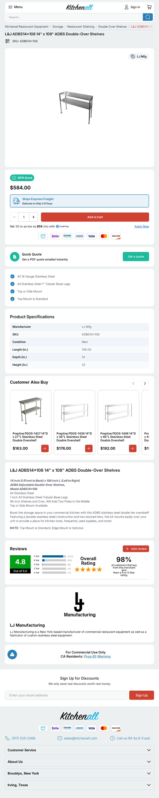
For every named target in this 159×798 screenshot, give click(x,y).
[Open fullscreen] (79, 107)
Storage (58, 26)
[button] (133, 383)
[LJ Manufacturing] (79, 605)
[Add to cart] (45, 448)
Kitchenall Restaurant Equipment (26, 26)
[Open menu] (10, 7)
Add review (139, 548)
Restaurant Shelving (80, 26)
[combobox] (79, 17)
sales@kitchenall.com (80, 738)
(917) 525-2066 (23, 738)
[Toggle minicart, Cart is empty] (149, 7)
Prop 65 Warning (97, 656)
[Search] (148, 17)
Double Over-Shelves (112, 26)
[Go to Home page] (80, 7)
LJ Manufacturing (27, 625)
